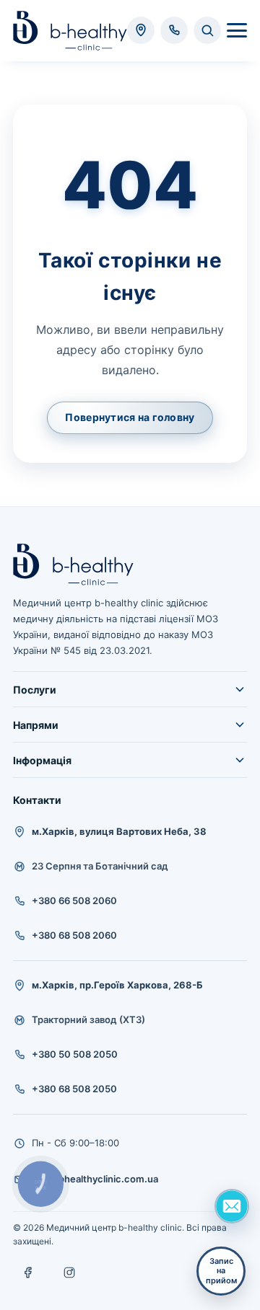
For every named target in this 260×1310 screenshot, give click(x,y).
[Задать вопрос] (231, 1206)
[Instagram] (69, 1272)
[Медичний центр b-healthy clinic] (70, 30)
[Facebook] (29, 1272)
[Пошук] (207, 30)
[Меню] (237, 30)
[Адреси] (141, 30)
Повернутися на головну (129, 417)
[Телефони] (174, 30)
